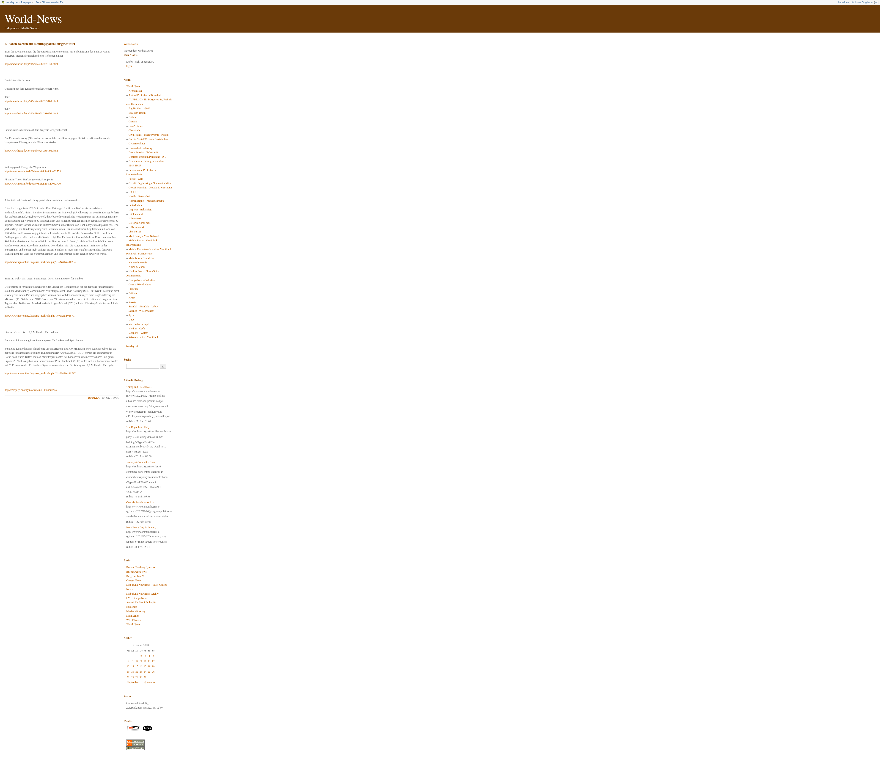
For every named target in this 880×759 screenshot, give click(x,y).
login (129, 66)
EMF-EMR (135, 165)
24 (145, 671)
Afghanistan (135, 90)
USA (36, 2)
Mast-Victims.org (135, 611)
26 (153, 671)
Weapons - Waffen (138, 332)
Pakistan (133, 288)
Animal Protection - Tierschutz (145, 95)
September (133, 682)
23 (141, 671)
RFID (132, 297)
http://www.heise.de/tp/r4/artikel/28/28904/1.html (31, 101)
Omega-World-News (140, 284)
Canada (133, 121)
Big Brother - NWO (139, 108)
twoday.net (12, 2)
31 (145, 677)
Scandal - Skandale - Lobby (144, 306)
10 (145, 661)
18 (149, 666)
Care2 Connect (137, 126)
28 (132, 677)
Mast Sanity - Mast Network (144, 236)
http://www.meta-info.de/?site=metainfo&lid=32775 (33, 171)
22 (136, 671)
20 (128, 671)
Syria (131, 315)
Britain (132, 117)
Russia (132, 302)
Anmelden (843, 2)
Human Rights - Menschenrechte (146, 200)
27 (128, 677)
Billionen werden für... (53, 2)
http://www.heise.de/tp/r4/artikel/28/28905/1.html (31, 113)
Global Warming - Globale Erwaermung (150, 187)
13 (128, 666)
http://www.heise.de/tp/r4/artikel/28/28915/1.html (31, 150)
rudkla (94, 397)
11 (149, 661)
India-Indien (135, 205)
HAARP (133, 192)
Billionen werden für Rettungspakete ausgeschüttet (40, 43)
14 (132, 666)
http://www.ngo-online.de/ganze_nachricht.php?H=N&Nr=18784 (40, 262)
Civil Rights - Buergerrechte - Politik (148, 134)
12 (153, 661)
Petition (133, 293)
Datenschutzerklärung (140, 148)
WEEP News (133, 620)
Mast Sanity (132, 615)
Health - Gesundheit (139, 196)
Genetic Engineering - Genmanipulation (150, 183)
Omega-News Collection (142, 280)
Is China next (136, 214)
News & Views (137, 266)
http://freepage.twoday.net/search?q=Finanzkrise (31, 390)
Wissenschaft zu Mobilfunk (144, 337)
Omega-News (133, 580)
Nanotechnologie (138, 262)
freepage (26, 2)
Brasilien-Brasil (137, 112)
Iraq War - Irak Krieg (140, 209)
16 (141, 666)
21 (132, 671)
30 (141, 677)
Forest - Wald (136, 178)
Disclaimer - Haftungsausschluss (146, 161)
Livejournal (135, 231)
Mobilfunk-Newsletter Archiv (142, 593)
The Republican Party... (138, 427)
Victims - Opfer (137, 328)
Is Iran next (135, 218)
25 (149, 671)
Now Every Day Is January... (142, 527)
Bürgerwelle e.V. (135, 576)
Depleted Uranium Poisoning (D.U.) (148, 156)
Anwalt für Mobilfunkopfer (141, 602)
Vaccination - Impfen (140, 324)
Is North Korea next (139, 222)
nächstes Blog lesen (862, 2)
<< (876, 2)
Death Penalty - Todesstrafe (143, 152)
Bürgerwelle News (136, 571)
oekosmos (131, 606)
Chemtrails (134, 130)
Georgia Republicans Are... (141, 502)
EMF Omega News (137, 598)
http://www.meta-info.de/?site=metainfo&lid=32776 (33, 183)
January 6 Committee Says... (141, 462)
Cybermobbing (137, 143)
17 (145, 666)
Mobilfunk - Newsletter (141, 258)
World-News (33, 18)
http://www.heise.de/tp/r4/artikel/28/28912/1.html (31, 64)
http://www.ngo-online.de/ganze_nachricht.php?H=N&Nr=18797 (40, 373)
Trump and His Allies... (139, 387)
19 (153, 666)
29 (136, 677)
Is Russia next (136, 227)
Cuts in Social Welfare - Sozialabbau (148, 139)
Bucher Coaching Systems (140, 567)
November (149, 682)
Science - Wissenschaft (141, 310)
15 (136, 666)
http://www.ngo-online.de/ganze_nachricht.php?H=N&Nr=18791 (40, 315)
